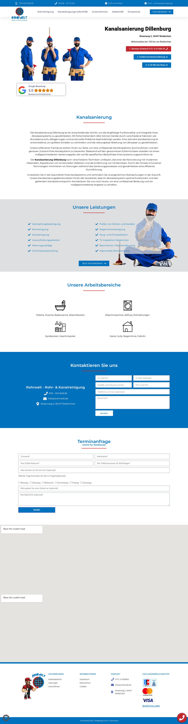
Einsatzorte (134, 11)
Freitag (75, 482)
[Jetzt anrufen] (182, 717)
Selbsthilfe (118, 11)
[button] (6, 718)
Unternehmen (100, 11)
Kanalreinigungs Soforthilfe (73, 11)
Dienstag (36, 482)
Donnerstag (62, 482)
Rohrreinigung (45, 11)
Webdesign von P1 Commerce (106, 721)
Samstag (87, 482)
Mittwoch (48, 482)
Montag (24, 482)
